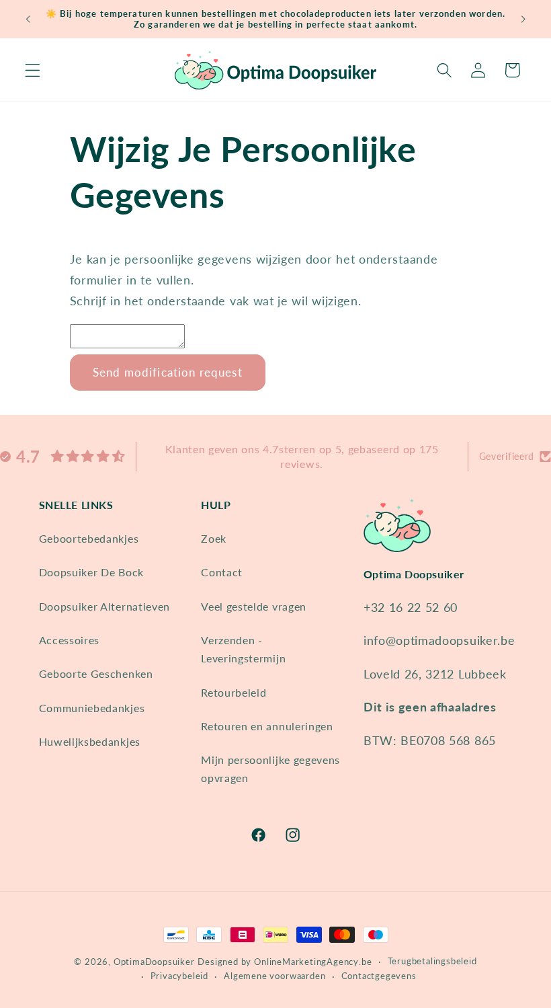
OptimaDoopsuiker (154, 962)
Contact (222, 572)
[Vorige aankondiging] (28, 19)
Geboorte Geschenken (96, 673)
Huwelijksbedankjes (89, 741)
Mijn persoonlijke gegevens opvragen (270, 768)
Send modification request (168, 372)
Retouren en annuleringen (267, 726)
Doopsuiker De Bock (91, 572)
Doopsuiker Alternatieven (105, 606)
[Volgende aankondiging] (523, 19)
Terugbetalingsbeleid (432, 961)
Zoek (213, 538)
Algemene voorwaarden (274, 976)
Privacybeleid (179, 976)
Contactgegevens (379, 976)
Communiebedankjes (92, 707)
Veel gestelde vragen (253, 606)
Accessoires (69, 639)
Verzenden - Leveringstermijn (243, 648)
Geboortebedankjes (89, 538)
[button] (32, 70)
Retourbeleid (233, 692)
